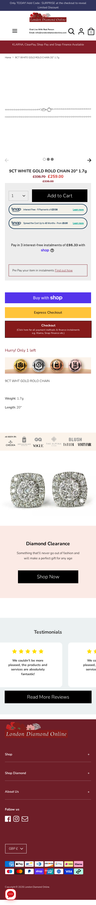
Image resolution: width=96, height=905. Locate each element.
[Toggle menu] (14, 31)
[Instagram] (16, 818)
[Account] (81, 29)
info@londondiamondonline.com (50, 32)
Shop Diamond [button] (15, 773)
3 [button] (52, 159)
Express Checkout (48, 312)
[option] (48, 44)
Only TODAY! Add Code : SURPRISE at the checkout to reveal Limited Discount (48, 5)
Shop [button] (8, 754)
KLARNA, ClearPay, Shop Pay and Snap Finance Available (48, 44)
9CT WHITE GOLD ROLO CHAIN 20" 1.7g (37, 57)
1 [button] (44, 159)
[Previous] (6, 160)
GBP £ (13, 848)
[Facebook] (8, 818)
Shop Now (48, 576)
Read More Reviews (48, 697)
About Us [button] (12, 791)
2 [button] (48, 159)
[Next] (89, 160)
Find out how (64, 270)
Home (8, 57)
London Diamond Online (37, 886)
